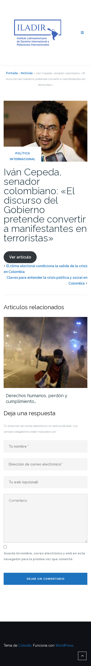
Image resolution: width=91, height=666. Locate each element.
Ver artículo (20, 257)
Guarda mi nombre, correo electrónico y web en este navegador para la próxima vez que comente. (44, 556)
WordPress (64, 645)
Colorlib (24, 645)
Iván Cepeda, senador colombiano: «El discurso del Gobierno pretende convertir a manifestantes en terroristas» (45, 204)
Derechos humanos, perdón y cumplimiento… (36, 398)
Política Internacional (22, 156)
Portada (12, 73)
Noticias (27, 73)
